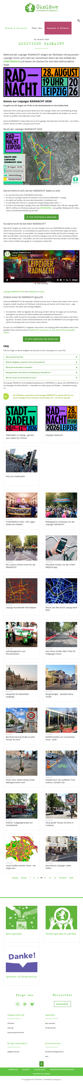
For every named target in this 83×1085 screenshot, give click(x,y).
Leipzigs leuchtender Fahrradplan (21, 607)
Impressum (13, 1070)
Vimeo (41, 292)
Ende (71, 878)
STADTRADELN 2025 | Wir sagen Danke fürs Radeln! (20, 523)
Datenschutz (39, 1070)
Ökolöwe (32, 292)
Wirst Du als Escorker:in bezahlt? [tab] (19, 367)
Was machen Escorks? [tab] (14, 357)
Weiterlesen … (24, 511)
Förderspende (50, 1028)
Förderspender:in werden (61, 933)
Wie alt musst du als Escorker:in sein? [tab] (21, 378)
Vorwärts (62, 878)
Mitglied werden (13, 1052)
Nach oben (41, 1064)
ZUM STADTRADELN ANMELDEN (43, 217)
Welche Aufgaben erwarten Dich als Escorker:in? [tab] (25, 362)
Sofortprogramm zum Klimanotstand (16, 652)
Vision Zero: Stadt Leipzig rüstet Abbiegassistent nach (20, 781)
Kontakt (26, 1070)
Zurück (24, 878)
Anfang (15, 878)
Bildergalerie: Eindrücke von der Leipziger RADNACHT (60, 523)
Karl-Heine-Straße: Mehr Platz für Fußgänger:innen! (60, 652)
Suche (78, 18)
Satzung (10, 1028)
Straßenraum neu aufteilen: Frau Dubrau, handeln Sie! (60, 781)
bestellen (62, 1004)
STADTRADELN (11, 61)
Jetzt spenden (14, 933)
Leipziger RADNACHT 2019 (14, 292)
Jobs (46, 1056)
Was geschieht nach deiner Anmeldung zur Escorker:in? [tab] (28, 372)
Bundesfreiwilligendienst (54, 1052)
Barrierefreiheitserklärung (62, 1070)
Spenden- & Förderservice (21, 976)
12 (50, 878)
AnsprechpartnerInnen (15, 1032)
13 (55, 878)
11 (45, 878)
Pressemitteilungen (41, 1074)
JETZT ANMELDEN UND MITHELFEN (42, 339)
